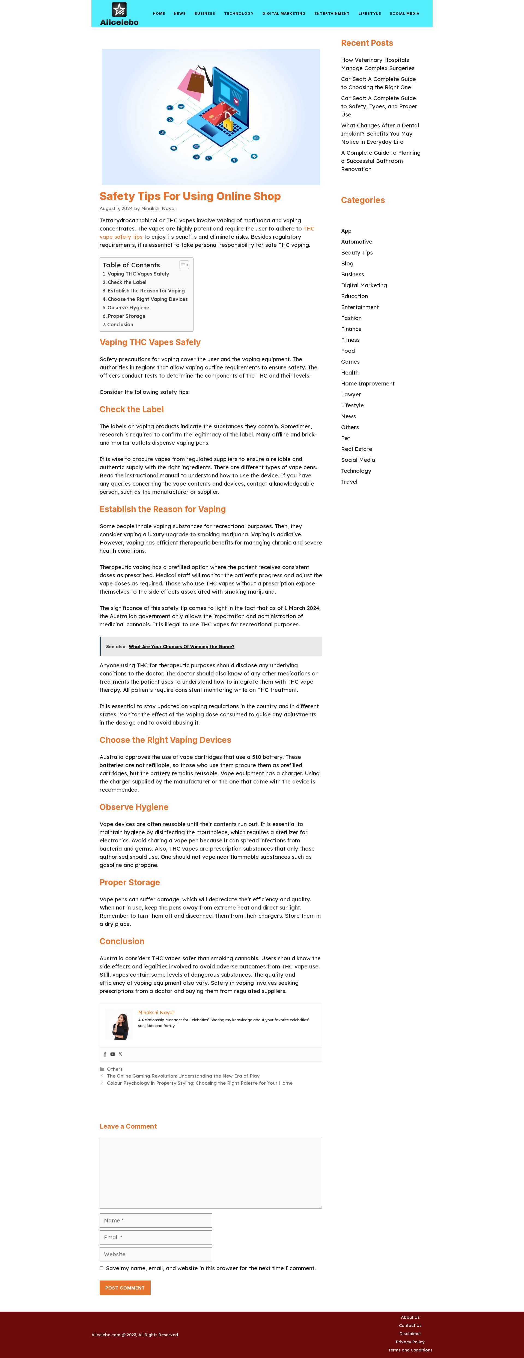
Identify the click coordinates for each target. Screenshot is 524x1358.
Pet (345, 438)
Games (350, 361)
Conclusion (120, 324)
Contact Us (410, 1325)
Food (348, 350)
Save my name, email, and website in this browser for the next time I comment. (211, 1268)
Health (350, 372)
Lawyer (351, 394)
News (180, 13)
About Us (410, 1317)
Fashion (351, 318)
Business (205, 13)
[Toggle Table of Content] (181, 265)
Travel (349, 481)
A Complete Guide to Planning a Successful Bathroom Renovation (381, 160)
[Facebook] (105, 1054)
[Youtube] (112, 1054)
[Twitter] (120, 1054)
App (346, 230)
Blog (347, 263)
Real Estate (356, 448)
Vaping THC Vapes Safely (138, 274)
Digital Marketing (284, 13)
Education (354, 296)
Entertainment (332, 13)
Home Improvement (368, 383)
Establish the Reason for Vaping (146, 291)
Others (115, 1069)
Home (159, 13)
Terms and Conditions (410, 1350)
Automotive (356, 241)
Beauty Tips (357, 252)
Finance (351, 328)
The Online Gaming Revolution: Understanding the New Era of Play (183, 1076)
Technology (239, 13)
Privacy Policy (410, 1341)
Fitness (350, 339)
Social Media (404, 13)
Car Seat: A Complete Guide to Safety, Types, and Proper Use (379, 106)
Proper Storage (126, 316)
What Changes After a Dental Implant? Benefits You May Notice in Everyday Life (380, 133)
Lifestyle (370, 13)
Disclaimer (410, 1333)
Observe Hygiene (128, 307)
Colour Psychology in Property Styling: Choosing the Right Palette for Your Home (200, 1083)
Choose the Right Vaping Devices (148, 299)
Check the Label (127, 282)
